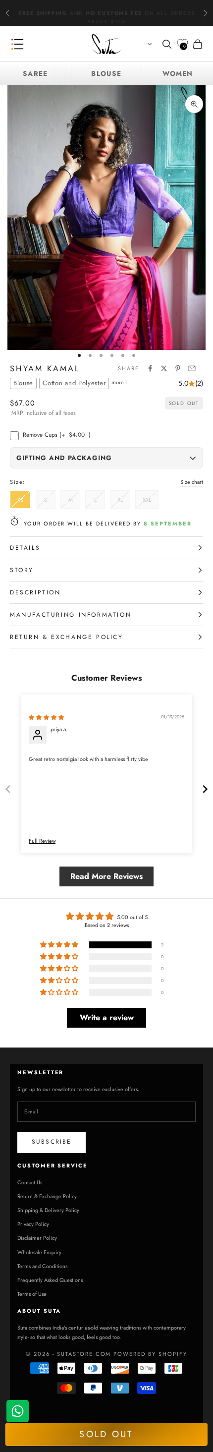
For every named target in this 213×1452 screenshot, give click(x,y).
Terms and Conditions (42, 1266)
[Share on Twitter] (164, 368)
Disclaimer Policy (37, 1238)
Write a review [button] (107, 1017)
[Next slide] (205, 789)
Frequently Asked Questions (50, 1280)
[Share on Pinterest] (178, 368)
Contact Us (29, 1182)
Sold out (106, 1434)
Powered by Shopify (150, 1354)
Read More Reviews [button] (106, 876)
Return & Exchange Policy (47, 1196)
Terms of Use (32, 1294)
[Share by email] (192, 368)
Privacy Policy (33, 1224)
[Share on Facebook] (150, 368)
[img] (46, 717)
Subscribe (51, 1141)
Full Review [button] (42, 841)
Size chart (191, 482)
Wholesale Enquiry (39, 1252)
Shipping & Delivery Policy (48, 1210)
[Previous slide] (8, 789)
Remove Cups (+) (57, 434)
